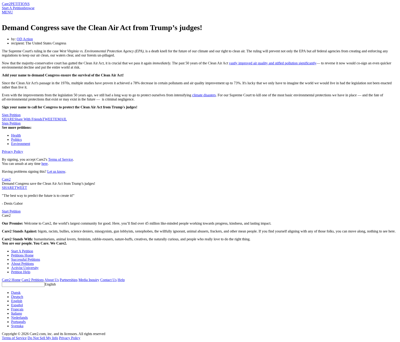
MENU (7, 12)
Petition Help (20, 272)
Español (17, 305)
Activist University (25, 268)
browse (29, 8)
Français (17, 309)
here (44, 164)
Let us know (56, 171)
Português (18, 322)
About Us (51, 280)
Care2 (6, 4)
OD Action (25, 39)
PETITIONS (20, 4)
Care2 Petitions (33, 280)
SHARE (8, 188)
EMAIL (61, 119)
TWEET (48, 119)
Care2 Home (11, 280)
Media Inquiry (88, 280)
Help (121, 280)
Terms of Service (60, 159)
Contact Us (108, 280)
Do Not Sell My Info (43, 338)
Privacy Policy (12, 152)
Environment (20, 144)
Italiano (16, 313)
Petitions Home (22, 255)
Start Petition (11, 211)
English (50, 284)
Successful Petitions (25, 259)
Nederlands (19, 318)
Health (16, 135)
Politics (16, 139)
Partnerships (69, 280)
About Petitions (22, 264)
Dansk (16, 293)
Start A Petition (13, 8)
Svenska (17, 326)
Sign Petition (11, 115)
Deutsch (17, 297)
